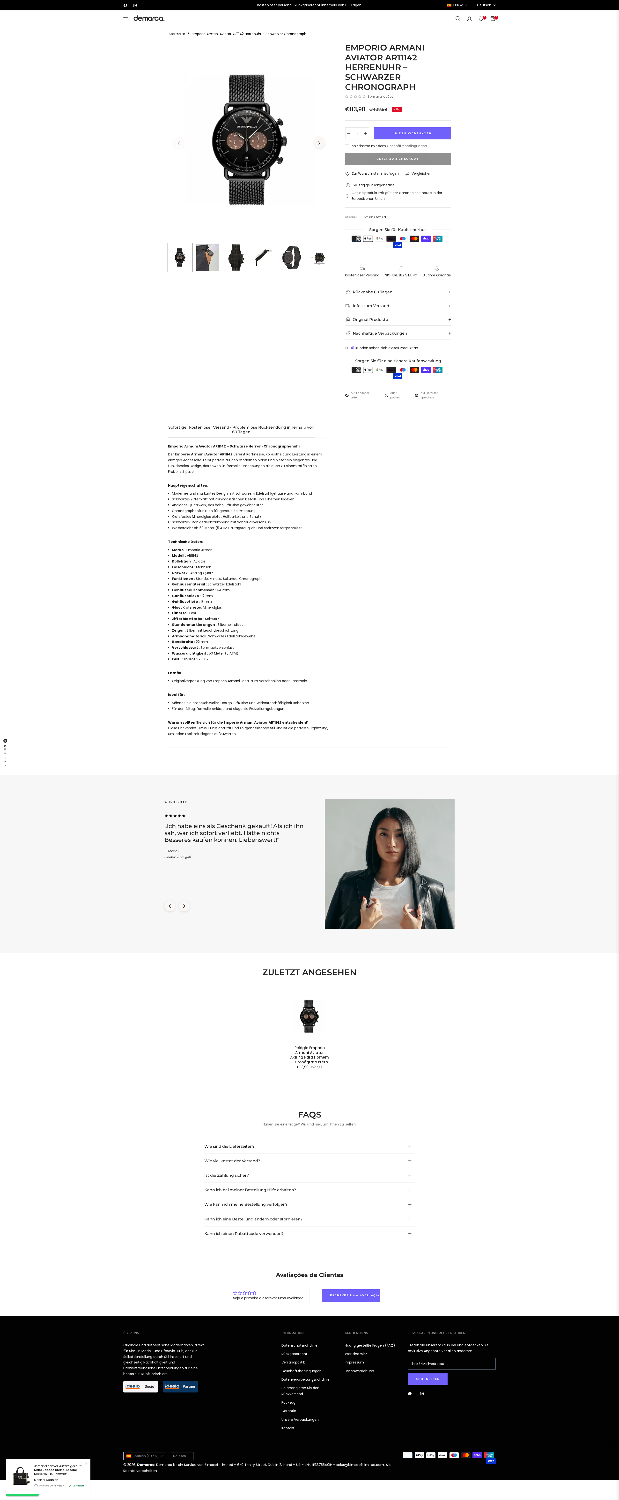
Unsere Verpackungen (300, 1419)
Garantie (288, 1410)
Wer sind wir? (356, 1353)
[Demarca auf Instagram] (423, 1394)
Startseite (177, 33)
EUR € (458, 5)
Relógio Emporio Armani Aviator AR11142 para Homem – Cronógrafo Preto (309, 1055)
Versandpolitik (293, 1362)
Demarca (146, 1464)
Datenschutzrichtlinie (299, 1345)
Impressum (354, 1362)
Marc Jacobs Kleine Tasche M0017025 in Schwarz (55, 1359)
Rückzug (288, 1402)
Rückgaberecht (294, 1353)
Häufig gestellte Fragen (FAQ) (370, 1345)
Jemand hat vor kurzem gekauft (57, 1357)
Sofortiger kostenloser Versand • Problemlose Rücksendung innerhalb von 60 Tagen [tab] (241, 429)
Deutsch (484, 5)
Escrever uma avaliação (355, 1295)
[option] (249, 140)
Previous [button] (178, 142)
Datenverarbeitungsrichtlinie (305, 1379)
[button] (458, 18)
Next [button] (319, 142)
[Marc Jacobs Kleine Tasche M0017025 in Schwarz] (18, 1363)
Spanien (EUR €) (146, 1456)
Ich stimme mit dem (389, 146)
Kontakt (288, 1428)
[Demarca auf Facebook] (411, 1394)
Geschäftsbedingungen (407, 146)
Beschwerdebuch (359, 1371)
